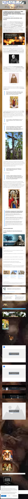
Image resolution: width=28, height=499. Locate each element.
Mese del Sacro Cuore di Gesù (7, 431)
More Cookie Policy (6, 441)
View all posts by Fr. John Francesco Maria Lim (9, 291)
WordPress (19, 492)
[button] (17, 486)
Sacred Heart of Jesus (6, 434)
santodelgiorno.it (16, 341)
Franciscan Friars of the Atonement (8, 282)
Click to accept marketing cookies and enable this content (14, 314)
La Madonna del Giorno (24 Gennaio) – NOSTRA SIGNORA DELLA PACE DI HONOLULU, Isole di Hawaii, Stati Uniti (21, 276)
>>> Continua (17, 341)
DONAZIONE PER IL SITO (5, 447)
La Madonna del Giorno (22, 282)
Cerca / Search (4, 437)
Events (5, 444)
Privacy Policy (10, 497)
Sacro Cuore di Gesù (5, 432)
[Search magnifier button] (25, 308)
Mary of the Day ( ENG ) (5, 425)
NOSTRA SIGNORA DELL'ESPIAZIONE (14, 283)
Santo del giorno (12, 334)
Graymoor (19, 282)
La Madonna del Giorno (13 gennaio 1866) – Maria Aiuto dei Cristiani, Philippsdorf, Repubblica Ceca (6, 275)
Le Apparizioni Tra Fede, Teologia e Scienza (9, 445)
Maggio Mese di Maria (6, 428)
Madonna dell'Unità (5, 283)
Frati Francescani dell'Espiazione (15, 282)
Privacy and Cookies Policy (6, 438)
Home (3, 422)
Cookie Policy (7, 497)
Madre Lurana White (9, 283)
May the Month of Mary (6, 429)
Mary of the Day (5, 344)
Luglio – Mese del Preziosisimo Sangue (8, 435)
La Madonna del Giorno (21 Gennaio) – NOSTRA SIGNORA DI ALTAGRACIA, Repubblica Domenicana (14, 275)
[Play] (14, 39)
